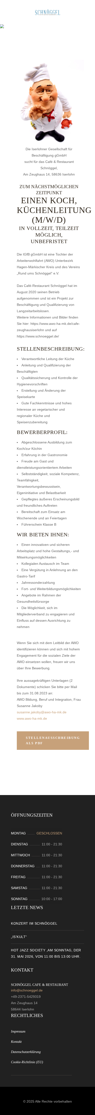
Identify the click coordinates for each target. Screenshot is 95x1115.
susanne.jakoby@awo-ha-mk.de (41, 712)
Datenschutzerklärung (26, 1052)
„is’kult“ (19, 937)
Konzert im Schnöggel (34, 923)
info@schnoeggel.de (27, 990)
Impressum (18, 1031)
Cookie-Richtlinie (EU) (27, 1062)
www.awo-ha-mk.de (32, 718)
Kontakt (16, 1042)
